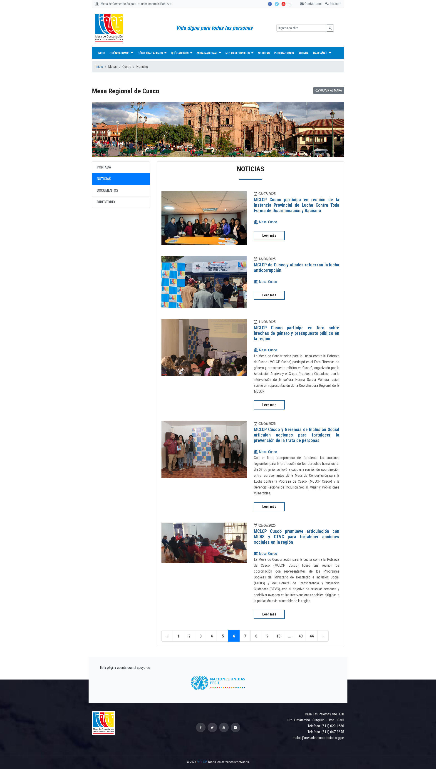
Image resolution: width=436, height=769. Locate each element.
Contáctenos (313, 4)
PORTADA (104, 167)
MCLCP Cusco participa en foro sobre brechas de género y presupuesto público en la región (296, 333)
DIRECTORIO (106, 202)
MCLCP (201, 762)
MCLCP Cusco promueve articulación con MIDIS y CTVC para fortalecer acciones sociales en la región (296, 536)
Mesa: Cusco (267, 222)
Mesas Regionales (237, 53)
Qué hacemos (180, 53)
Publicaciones (284, 53)
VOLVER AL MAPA (330, 90)
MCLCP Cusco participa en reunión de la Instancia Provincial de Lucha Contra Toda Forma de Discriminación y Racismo (296, 205)
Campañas (320, 53)
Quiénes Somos (120, 53)
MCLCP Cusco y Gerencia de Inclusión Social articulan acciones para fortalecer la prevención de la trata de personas (296, 435)
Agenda (303, 53)
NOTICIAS (104, 179)
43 (301, 636)
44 (312, 636)
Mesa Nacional (207, 53)
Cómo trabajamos (151, 53)
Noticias (264, 53)
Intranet (335, 4)
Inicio (101, 53)
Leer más (269, 235)
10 (278, 636)
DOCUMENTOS (107, 190)
